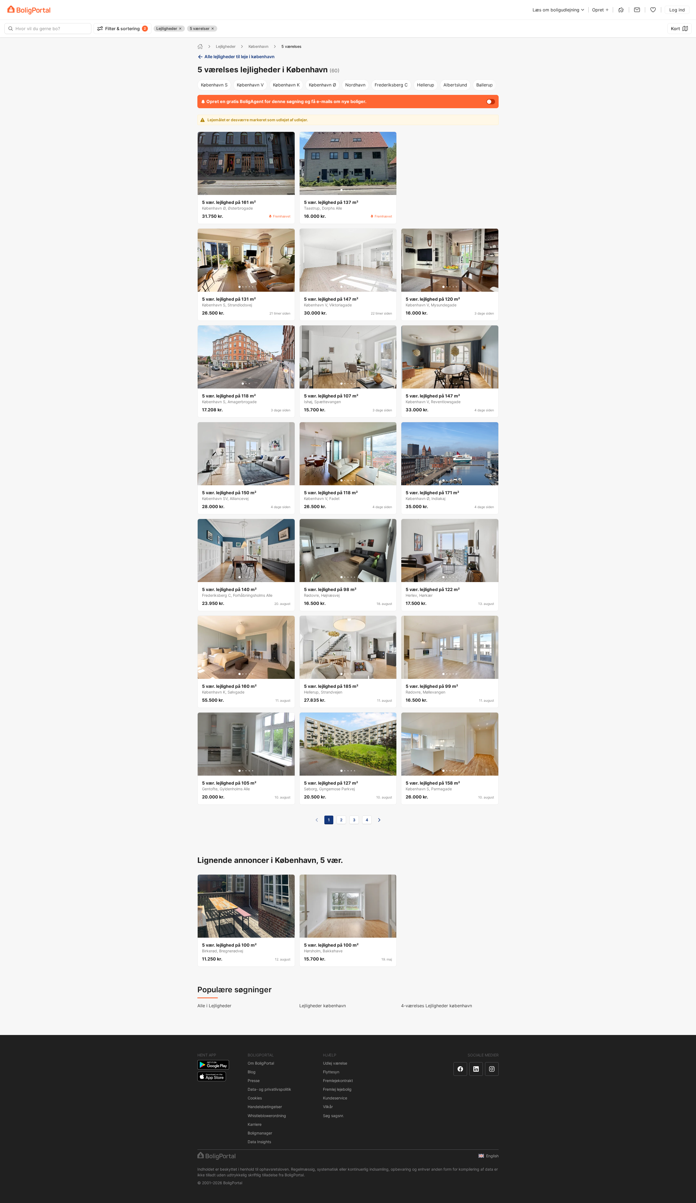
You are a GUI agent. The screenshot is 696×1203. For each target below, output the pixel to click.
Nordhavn (355, 85)
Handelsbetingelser (265, 1106)
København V (250, 85)
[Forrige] (316, 820)
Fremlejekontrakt (338, 1080)
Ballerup (484, 85)
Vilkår (328, 1106)
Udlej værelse (335, 1063)
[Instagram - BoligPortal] (492, 1069)
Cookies (255, 1098)
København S (214, 85)
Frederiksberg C (391, 85)
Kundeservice (335, 1098)
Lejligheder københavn (322, 1005)
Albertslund (455, 85)
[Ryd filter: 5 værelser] (213, 28)
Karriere (255, 1124)
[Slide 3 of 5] (348, 190)
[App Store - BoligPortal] (211, 1076)
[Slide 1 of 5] (341, 190)
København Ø (322, 85)
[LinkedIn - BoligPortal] (476, 1069)
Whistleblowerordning (267, 1115)
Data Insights (259, 1141)
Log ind (677, 10)
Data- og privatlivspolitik (269, 1089)
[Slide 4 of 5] (351, 190)
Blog (252, 1072)
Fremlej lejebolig (337, 1089)
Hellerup (425, 85)
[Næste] (379, 820)
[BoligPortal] (28, 9)
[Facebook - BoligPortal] (460, 1069)
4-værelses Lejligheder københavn (436, 1005)
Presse (254, 1080)
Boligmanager (260, 1133)
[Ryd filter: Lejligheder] (180, 28)
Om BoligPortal (261, 1063)
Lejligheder (225, 46)
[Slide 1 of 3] (242, 383)
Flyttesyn (331, 1072)
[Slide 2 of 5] (344, 190)
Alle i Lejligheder (214, 1005)
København (258, 46)
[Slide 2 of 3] (246, 383)
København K (286, 85)
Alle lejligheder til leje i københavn (239, 56)
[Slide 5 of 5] (354, 190)
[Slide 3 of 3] (249, 383)
